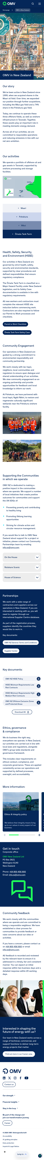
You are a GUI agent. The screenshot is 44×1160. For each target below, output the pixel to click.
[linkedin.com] (4, 1078)
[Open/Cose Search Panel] (32, 3)
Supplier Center (11, 651)
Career (7, 1123)
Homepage (6, 10)
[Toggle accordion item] (37, 557)
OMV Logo (7, 3)
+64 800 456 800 (17, 871)
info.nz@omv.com (11, 547)
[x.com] (9, 1078)
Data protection (8, 1143)
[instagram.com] (15, 1078)
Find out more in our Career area (18, 1054)
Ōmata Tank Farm (23, 234)
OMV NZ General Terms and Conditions (21, 642)
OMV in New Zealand (22, 10)
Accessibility (7, 1136)
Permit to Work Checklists (15, 324)
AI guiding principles (10, 1139)
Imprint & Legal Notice (11, 1146)
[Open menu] (39, 3)
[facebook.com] (20, 1078)
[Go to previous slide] (5, 835)
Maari (23, 208)
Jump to (20, 1154)
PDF (38, 679)
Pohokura (23, 216)
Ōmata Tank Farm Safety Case (17, 332)
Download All (20, 712)
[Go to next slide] (39, 835)
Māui (23, 225)
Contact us (9, 1084)
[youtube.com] (26, 1078)
